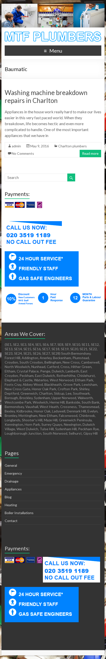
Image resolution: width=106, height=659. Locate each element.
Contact (11, 521)
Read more (90, 153)
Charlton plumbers (72, 146)
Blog (8, 497)
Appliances (13, 489)
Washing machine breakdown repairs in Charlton (46, 96)
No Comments (23, 153)
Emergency (13, 473)
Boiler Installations (19, 513)
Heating (11, 505)
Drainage (11, 481)
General (11, 465)
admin (16, 146)
